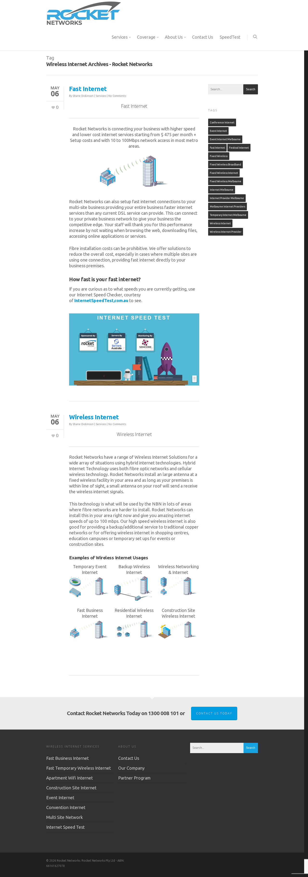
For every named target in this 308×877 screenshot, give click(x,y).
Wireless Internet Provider (225, 231)
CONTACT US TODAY (214, 713)
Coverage (146, 37)
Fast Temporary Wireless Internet (78, 768)
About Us (174, 37)
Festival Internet (239, 147)
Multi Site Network (64, 817)
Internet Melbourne (221, 189)
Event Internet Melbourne (225, 139)
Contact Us (202, 37)
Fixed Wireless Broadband (225, 164)
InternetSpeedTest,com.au (101, 300)
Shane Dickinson (83, 95)
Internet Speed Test (65, 827)
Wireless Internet (94, 417)
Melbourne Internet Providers (227, 206)
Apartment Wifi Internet (69, 777)
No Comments (117, 95)
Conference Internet (222, 122)
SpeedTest (230, 37)
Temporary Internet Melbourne (228, 214)
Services (120, 37)
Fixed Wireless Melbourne (225, 181)
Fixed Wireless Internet (224, 172)
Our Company (131, 768)
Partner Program (134, 777)
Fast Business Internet (67, 758)
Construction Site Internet (71, 787)
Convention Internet (65, 807)
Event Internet (218, 130)
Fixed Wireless (219, 156)
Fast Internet (88, 88)
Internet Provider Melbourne (227, 198)
